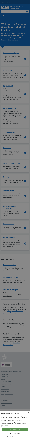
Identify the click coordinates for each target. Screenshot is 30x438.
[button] (15, 427)
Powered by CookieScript (7, 436)
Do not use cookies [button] (15, 433)
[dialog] (15, 424)
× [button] (28, 412)
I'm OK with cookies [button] (15, 430)
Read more (7, 425)
